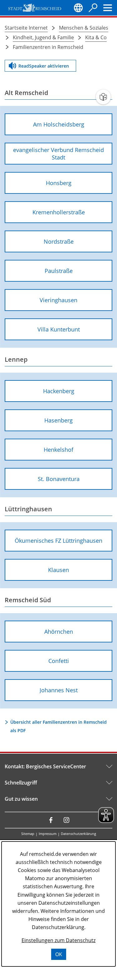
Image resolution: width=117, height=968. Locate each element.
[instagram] (66, 820)
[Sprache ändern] (78, 8)
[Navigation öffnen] (107, 8)
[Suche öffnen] (93, 8)
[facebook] (51, 820)
